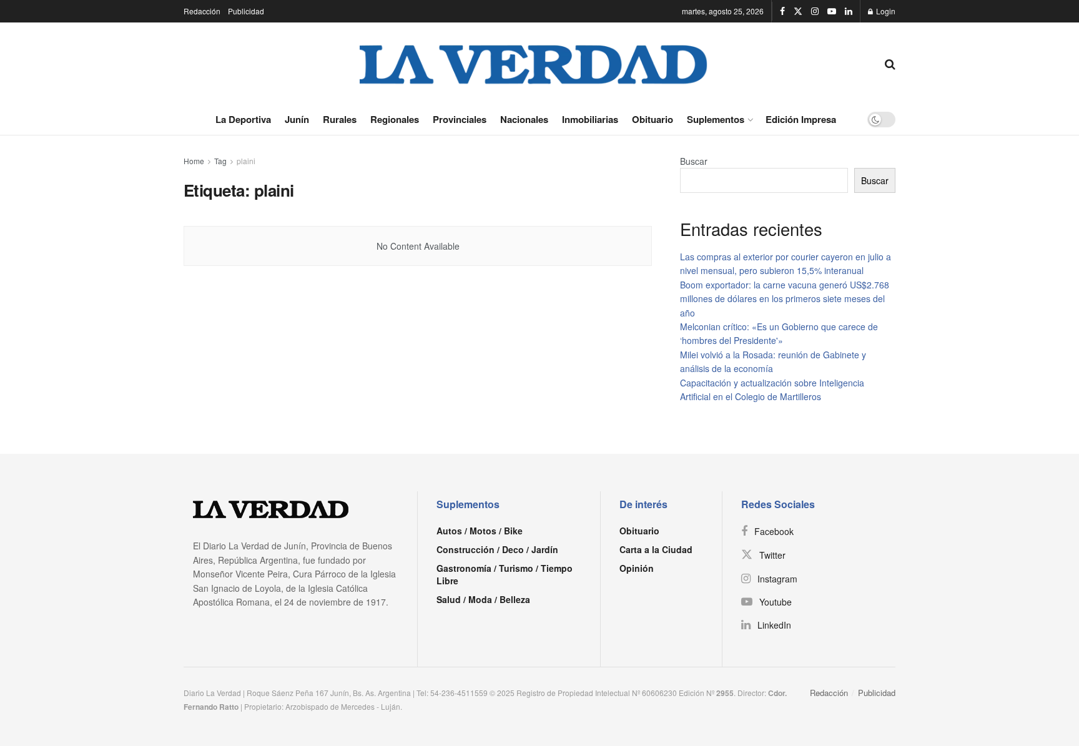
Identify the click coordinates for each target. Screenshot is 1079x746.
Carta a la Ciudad (655, 549)
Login (884, 11)
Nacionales (524, 119)
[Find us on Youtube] (831, 11)
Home (194, 160)
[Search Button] (890, 63)
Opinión (636, 568)
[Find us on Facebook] (782, 11)
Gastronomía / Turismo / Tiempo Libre (504, 574)
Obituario (652, 119)
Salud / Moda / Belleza (483, 599)
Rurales (340, 119)
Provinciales (459, 119)
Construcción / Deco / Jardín (497, 549)
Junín (297, 119)
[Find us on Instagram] (815, 11)
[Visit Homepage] (534, 63)
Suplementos (715, 119)
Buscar (693, 161)
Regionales (394, 119)
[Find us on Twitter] (798, 11)
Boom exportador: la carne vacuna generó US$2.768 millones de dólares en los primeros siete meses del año (784, 298)
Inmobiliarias (590, 119)
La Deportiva (243, 119)
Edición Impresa (801, 119)
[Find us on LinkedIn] (848, 11)
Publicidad (246, 11)
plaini (246, 160)
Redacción (202, 11)
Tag (220, 160)
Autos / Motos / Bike (479, 530)
